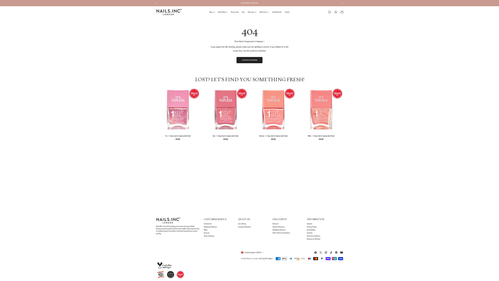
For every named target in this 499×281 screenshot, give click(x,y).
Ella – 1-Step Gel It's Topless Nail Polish (226, 136)
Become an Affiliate (313, 239)
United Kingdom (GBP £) (253, 252)
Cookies (309, 233)
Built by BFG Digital (266, 259)
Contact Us (208, 224)
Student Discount (278, 227)
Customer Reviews (244, 227)
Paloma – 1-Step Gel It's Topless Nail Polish (273, 136)
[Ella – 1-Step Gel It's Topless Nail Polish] (226, 110)
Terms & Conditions (313, 236)
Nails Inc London (252, 259)
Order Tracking (209, 236)
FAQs (205, 230)
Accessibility (311, 230)
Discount (276, 224)
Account (206, 233)
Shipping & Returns (210, 227)
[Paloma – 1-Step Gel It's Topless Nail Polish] (273, 110)
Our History (242, 224)
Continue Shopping (249, 60)
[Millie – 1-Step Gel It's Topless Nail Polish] (321, 110)
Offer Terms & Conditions (281, 233)
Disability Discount (279, 230)
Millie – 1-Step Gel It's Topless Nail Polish (321, 136)
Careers (309, 224)
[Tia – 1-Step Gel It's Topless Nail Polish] (178, 110)
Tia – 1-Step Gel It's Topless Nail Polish (178, 136)
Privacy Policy (312, 227)
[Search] (329, 12)
